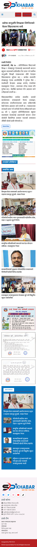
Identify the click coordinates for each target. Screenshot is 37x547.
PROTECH (12, 542)
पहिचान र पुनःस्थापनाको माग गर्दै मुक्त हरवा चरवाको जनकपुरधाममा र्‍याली (22, 461)
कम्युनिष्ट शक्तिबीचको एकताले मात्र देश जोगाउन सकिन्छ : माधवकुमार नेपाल (16, 245)
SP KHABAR (12, 55)
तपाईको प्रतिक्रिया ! (10, 162)
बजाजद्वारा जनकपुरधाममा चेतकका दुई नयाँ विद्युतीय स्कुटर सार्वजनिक (18, 297)
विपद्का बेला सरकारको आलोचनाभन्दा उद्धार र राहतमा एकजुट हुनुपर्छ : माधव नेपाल (16, 193)
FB (18, 14)
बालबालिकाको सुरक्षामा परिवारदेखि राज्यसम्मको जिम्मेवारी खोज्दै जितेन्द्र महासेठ (17, 271)
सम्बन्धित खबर (8, 169)
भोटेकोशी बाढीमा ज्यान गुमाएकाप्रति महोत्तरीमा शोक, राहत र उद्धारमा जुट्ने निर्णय (18, 219)
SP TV (28, 14)
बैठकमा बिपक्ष (6, 126)
